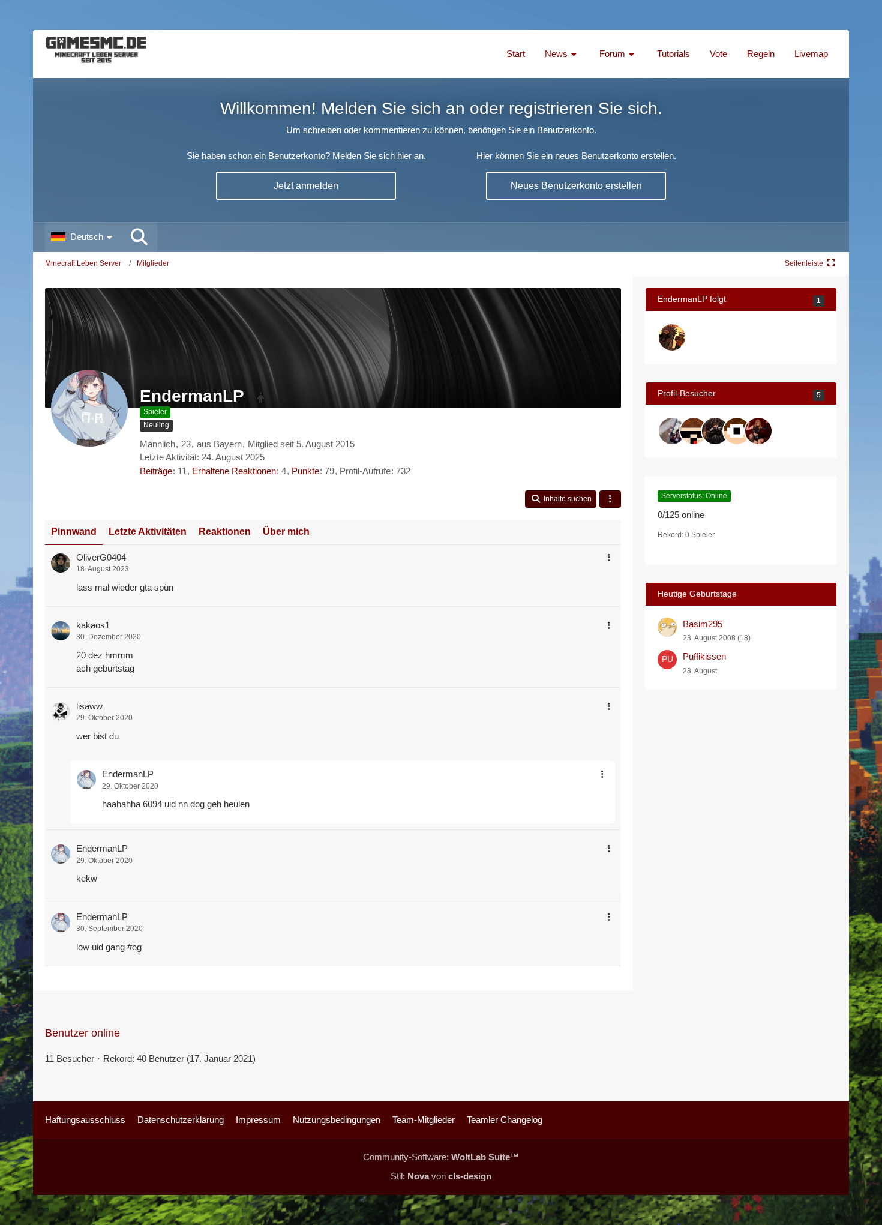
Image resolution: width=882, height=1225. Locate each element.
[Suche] (139, 237)
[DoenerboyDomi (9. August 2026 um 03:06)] (672, 431)
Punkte (305, 471)
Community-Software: (441, 1157)
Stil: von (441, 1176)
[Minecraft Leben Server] (96, 54)
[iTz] (672, 337)
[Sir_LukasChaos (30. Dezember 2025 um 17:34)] (715, 431)
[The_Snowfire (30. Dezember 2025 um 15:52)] (736, 431)
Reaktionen (225, 531)
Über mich (286, 531)
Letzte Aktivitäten (148, 531)
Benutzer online (82, 1033)
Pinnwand (74, 531)
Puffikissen (704, 656)
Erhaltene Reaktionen (234, 471)
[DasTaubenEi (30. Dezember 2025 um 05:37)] (758, 431)
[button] (83, 237)
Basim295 (702, 624)
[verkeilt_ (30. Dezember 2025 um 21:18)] (693, 431)
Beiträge (156, 471)
